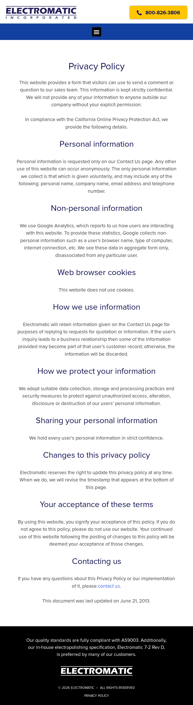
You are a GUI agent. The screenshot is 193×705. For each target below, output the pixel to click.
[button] (96, 31)
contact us (109, 586)
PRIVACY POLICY (96, 695)
